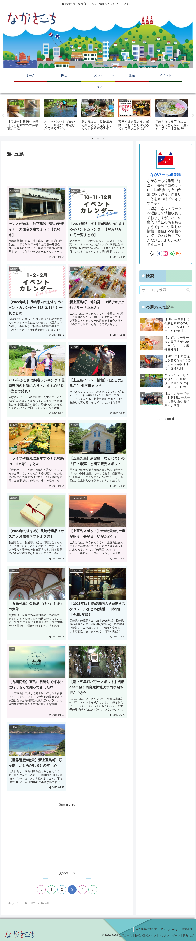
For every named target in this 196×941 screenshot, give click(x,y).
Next (193, 116)
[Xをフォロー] (153, 253)
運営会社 (187, 929)
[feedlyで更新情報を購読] (172, 253)
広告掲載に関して (146, 929)
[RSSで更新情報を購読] (178, 253)
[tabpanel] (24, 114)
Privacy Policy (169, 929)
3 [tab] (104, 139)
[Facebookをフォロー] (159, 253)
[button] (188, 290)
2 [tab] (98, 139)
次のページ (67, 873)
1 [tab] (92, 139)
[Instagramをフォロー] (165, 253)
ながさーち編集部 (165, 174)
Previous (3, 116)
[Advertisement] (67, 169)
